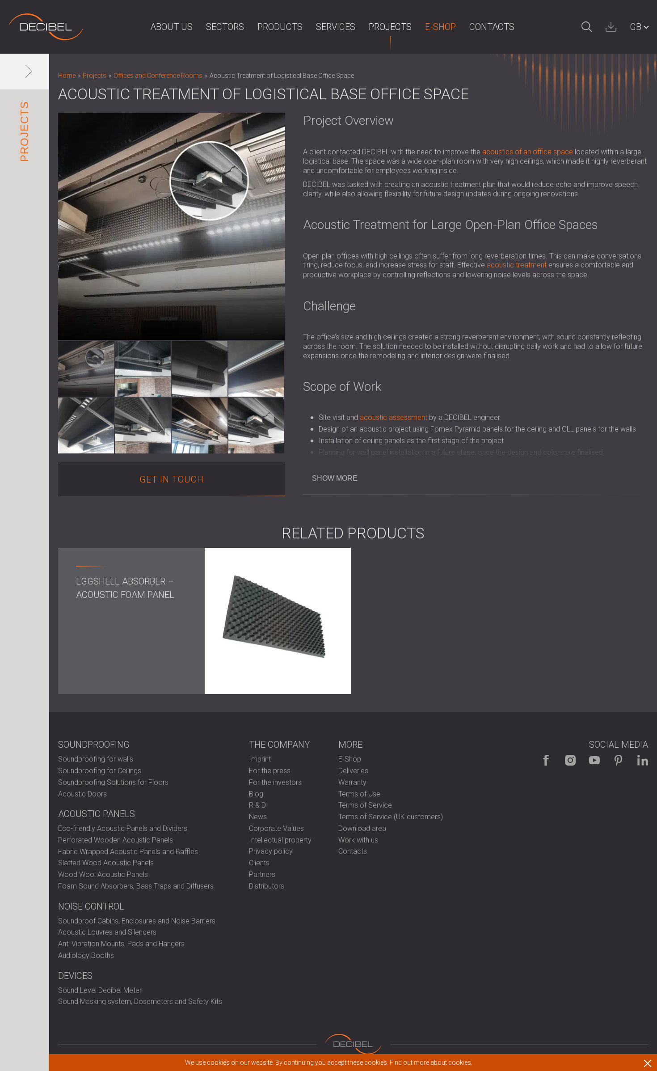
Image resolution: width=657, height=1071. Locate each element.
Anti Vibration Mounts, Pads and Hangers (121, 944)
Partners (262, 874)
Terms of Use (359, 794)
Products (280, 26)
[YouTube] (594, 760)
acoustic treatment (517, 265)
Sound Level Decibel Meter (100, 990)
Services (335, 26)
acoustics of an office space (527, 152)
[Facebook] (546, 760)
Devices (75, 975)
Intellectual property (280, 840)
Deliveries (353, 770)
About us (171, 26)
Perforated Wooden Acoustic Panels (115, 840)
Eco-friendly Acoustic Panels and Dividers (122, 828)
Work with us (358, 840)
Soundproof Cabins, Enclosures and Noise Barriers (136, 921)
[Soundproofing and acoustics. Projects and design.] (46, 27)
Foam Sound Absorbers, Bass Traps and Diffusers (136, 886)
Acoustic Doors (82, 794)
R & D (257, 805)
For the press (270, 770)
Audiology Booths (86, 955)
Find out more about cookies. (431, 1062)
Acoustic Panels (96, 814)
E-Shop (440, 26)
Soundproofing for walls (95, 759)
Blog (256, 794)
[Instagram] (570, 760)
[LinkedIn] (642, 760)
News (258, 817)
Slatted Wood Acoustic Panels (106, 863)
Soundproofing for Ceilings (99, 770)
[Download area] (611, 26)
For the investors (275, 782)
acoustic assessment (393, 417)
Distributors (266, 886)
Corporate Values (276, 828)
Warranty (352, 782)
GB (635, 26)
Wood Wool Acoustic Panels (103, 874)
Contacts (491, 26)
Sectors (225, 26)
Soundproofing (94, 744)
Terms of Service (365, 805)
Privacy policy (271, 851)
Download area (362, 828)
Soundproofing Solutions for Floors (113, 782)
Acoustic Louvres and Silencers (107, 932)
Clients (259, 863)
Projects (390, 26)
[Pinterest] (618, 760)
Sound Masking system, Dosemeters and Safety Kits (140, 1001)
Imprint (260, 759)
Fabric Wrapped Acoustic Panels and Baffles (128, 851)
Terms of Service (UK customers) (390, 817)
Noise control (91, 906)
